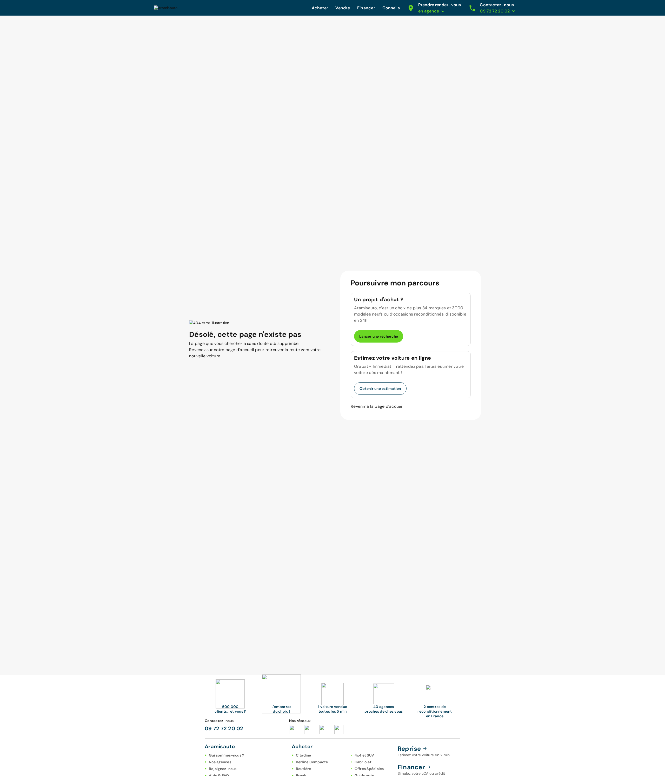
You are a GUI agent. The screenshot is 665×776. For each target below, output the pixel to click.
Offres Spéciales (369, 768)
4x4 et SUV (364, 755)
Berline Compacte (312, 762)
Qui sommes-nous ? (226, 755)
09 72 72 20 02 (224, 728)
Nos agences (220, 762)
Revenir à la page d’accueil (377, 406)
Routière (303, 768)
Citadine (303, 755)
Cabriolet (363, 762)
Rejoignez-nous (223, 768)
